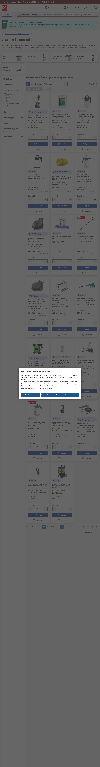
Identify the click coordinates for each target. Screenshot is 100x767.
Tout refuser (70, 395)
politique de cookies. (45, 388)
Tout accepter (30, 395)
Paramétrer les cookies (50, 395)
